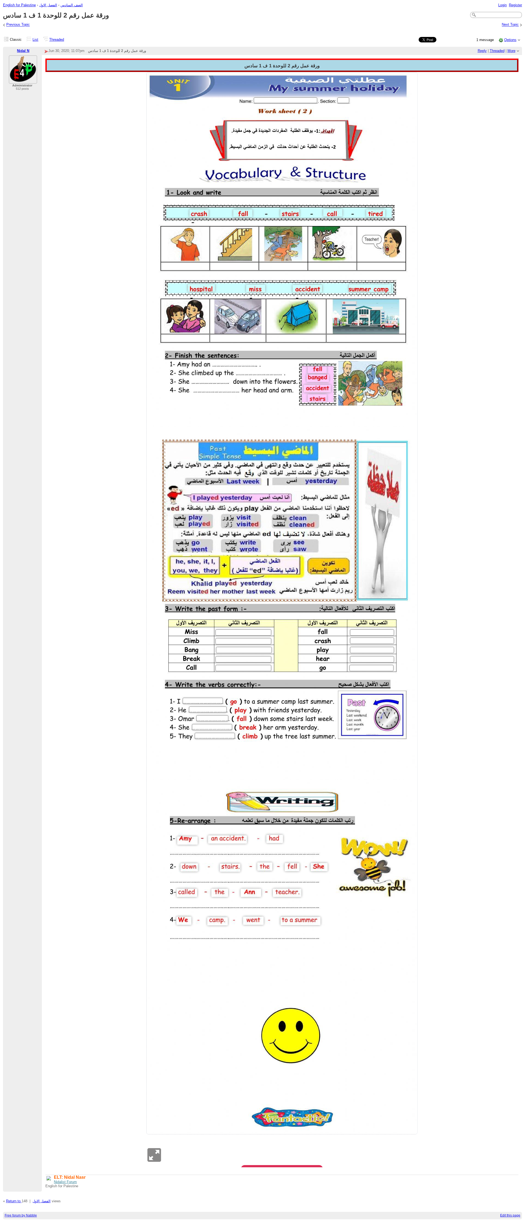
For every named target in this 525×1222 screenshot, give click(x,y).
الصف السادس (71, 5)
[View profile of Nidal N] (23, 80)
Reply (482, 51)
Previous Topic (18, 25)
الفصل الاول (48, 5)
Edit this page (510, 1215)
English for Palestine (19, 5)
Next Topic (510, 25)
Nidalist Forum (65, 1182)
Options (510, 40)
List (35, 39)
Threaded (56, 39)
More (511, 51)
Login (502, 5)
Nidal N (23, 51)
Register (515, 5)
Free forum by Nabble (21, 1215)
